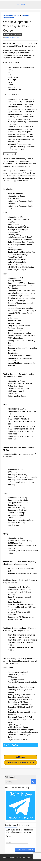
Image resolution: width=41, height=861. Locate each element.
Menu (22, 5)
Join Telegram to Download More (20, 762)
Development (8, 17)
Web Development (12, 38)
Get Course (20, 757)
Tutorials (25, 15)
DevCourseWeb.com (11, 15)
